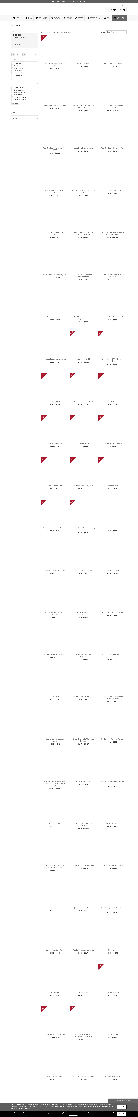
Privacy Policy (73, 1115)
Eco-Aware (18, 40)
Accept (121, 1106)
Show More (15, 79)
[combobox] (116, 32)
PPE (15, 42)
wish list (57, 74)
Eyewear (17, 44)
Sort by (103, 32)
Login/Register (122, 6)
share (65, 74)
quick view (47, 74)
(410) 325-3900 (81, 1)
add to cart (56, 59)
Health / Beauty (19, 38)
